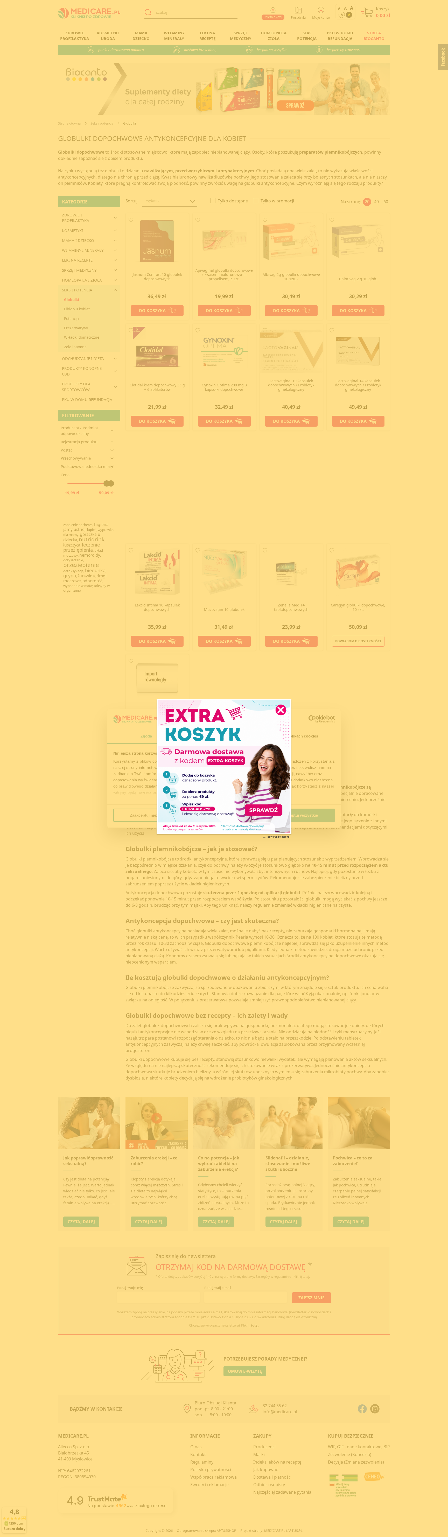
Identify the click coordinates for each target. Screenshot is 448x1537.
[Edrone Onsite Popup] (224, 768)
